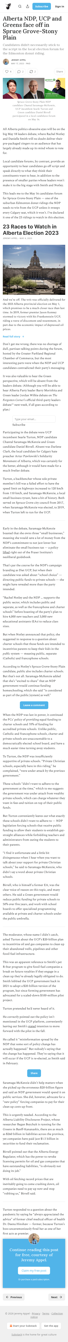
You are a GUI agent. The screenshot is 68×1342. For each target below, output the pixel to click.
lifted (6, 552)
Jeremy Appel (18, 60)
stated (32, 1026)
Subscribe (41, 6)
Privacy (36, 1313)
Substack (17, 1334)
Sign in (59, 6)
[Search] (19, 6)
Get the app (51, 1325)
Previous (16, 1297)
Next (54, 1297)
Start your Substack (25, 1325)
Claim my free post (34, 1271)
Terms (45, 1313)
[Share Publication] (27, 6)
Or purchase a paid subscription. (34, 1279)
